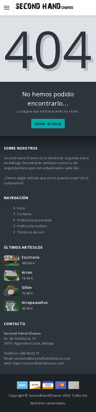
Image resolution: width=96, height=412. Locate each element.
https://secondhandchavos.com (38, 363)
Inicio (21, 208)
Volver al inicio (48, 123)
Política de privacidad (34, 220)
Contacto (24, 214)
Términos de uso (30, 232)
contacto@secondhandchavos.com (42, 358)
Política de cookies (32, 226)
